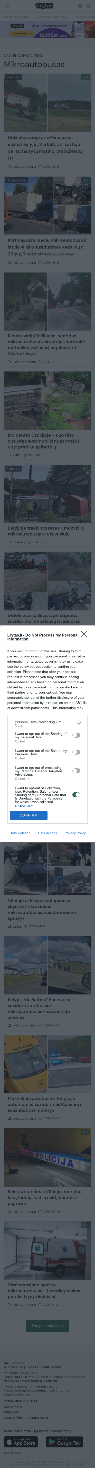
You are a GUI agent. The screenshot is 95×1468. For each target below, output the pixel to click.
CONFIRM (29, 815)
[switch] (76, 735)
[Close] (85, 635)
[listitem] (47, 723)
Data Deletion (20, 833)
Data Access (47, 833)
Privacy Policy (75, 833)
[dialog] (47, 734)
